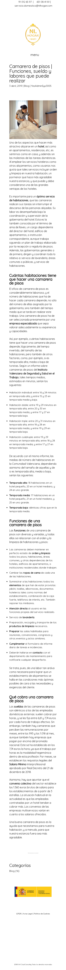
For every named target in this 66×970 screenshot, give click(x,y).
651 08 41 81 (43, 1)
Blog (26, 85)
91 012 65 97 (25, 1)
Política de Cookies (42, 913)
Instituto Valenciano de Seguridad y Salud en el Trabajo (31, 373)
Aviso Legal (28, 913)
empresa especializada (23, 323)
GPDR (19, 913)
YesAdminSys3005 (41, 85)
